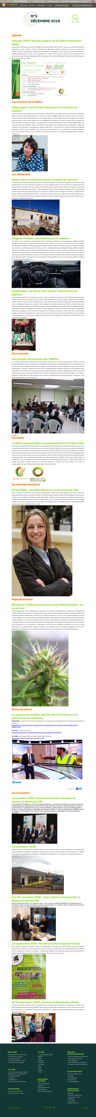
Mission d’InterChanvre (44, 1083)
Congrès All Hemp (39, 1)
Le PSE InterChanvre (73, 1060)
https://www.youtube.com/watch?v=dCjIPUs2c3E (28, 738)
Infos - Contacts (84, 1107)
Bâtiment (40, 1056)
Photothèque (71, 1099)
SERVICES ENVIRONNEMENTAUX (82, 5)
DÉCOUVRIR (23, 5)
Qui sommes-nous (53, 1)
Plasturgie (40, 1060)
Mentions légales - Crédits (13, 1107)
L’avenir (40, 1072)
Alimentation (41, 1062)
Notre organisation (72, 1077)
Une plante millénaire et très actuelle (17, 1054)
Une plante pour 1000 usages (45, 1054)
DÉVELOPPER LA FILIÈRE (61, 5)
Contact (85, 1)
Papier (39, 1066)
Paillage (40, 1070)
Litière (39, 1068)
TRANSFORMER (40, 5)
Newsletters (71, 1093)
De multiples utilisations (14, 1058)
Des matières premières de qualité (16, 1060)
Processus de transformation (15, 1091)
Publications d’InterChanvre (75, 1095)
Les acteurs (71, 1076)
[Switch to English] (93, 1)
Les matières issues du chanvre (16, 1093)
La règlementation (12, 1079)
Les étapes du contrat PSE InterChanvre (78, 1064)
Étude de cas (11, 1077)
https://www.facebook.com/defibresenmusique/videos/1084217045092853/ (36, 732)
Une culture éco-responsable (15, 1056)
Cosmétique (41, 1064)
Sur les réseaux (72, 1101)
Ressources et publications (71, 1)
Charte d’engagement (73, 1081)
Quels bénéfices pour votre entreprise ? (77, 1062)
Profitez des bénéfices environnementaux (78, 1056)
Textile (39, 1058)
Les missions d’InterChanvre (75, 1074)
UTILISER (49, 5)
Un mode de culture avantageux (16, 1062)
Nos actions (41, 1085)
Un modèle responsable (14, 1076)
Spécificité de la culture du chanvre (17, 1074)
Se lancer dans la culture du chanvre (17, 1081)
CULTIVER (31, 5)
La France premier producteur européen (18, 1072)
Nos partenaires (72, 1079)
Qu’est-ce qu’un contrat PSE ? (75, 1058)
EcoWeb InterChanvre (73, 1102)
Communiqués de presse (74, 1097)
